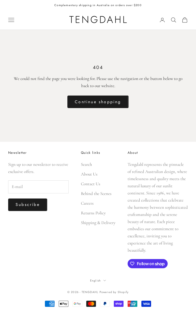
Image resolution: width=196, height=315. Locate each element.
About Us (89, 174)
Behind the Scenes (96, 193)
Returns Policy (93, 213)
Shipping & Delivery (98, 222)
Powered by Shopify (114, 292)
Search (86, 164)
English (95, 280)
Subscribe (28, 204)
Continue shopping (98, 102)
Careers (87, 203)
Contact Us (90, 183)
